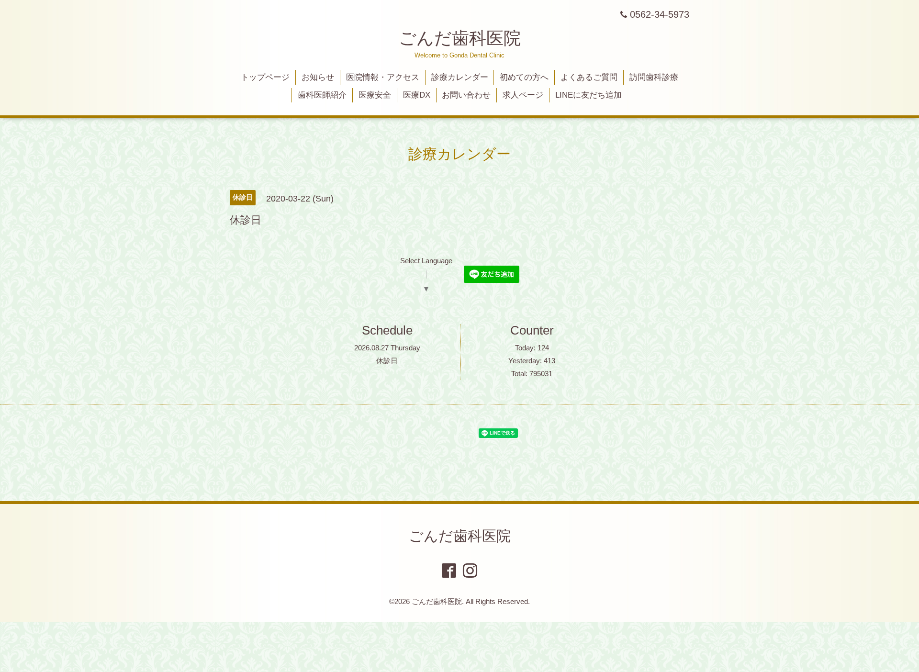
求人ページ (523, 95)
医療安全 (375, 95)
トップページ (265, 77)
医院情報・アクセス (382, 77)
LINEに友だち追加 (588, 95)
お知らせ (318, 77)
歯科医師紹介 (322, 95)
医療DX (416, 95)
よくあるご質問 (588, 77)
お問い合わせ (466, 95)
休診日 (387, 361)
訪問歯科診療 (653, 77)
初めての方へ (524, 77)
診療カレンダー (459, 77)
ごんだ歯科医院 (460, 38)
